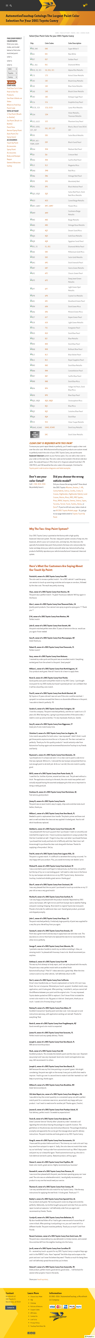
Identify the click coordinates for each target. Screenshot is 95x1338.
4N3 (46, 220)
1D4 (46, 114)
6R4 (46, 306)
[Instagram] (34, 1333)
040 (46, 49)
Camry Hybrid (58, 491)
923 (46, 422)
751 (46, 328)
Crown (78, 491)
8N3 (46, 365)
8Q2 (46, 411)
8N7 (46, 376)
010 (49, 70)
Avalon (75, 487)
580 (46, 252)
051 (49, 246)
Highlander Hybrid (75, 494)
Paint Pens (11, 127)
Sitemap (33, 1303)
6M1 (46, 262)
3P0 (46, 181)
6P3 (46, 280)
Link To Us (33, 1319)
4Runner (69, 487)
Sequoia (66, 500)
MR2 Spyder (78, 497)
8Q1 (46, 406)
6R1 (46, 301)
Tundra (73, 504)
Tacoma (56, 504)
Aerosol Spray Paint (14, 130)
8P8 (46, 395)
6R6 (46, 312)
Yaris (55, 507)
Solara (78, 500)
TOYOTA (73, 33)
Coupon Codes (35, 1310)
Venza (79, 504)
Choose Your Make (36, 1296)
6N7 (46, 268)
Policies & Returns (36, 1306)
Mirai (67, 497)
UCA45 (52, 427)
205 (46, 135)
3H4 (46, 149)
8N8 (46, 381)
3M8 (46, 171)
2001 (77, 33)
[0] (84, 7)
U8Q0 (51, 401)
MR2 (71, 497)
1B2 (46, 97)
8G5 (46, 333)
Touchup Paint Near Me (37, 1326)
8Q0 (46, 401)
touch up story (42, 1279)
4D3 (46, 200)
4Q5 (46, 236)
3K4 (46, 160)
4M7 (46, 206)
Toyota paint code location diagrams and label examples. (50, 468)
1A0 (46, 91)
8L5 (46, 360)
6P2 (46, 273)
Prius (55, 500)
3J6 (46, 155)
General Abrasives (14, 162)
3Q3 (46, 194)
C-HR (81, 487)
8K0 (46, 344)
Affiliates (33, 1313)
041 (46, 54)
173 (46, 75)
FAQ (31, 1300)
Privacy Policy (35, 1323)
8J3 (46, 338)
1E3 (46, 121)
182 (46, 81)
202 (46, 128)
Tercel (62, 504)
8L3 (46, 355)
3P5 (46, 187)
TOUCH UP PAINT (65, 33)
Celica (66, 491)
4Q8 (46, 241)
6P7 (46, 289)
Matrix (61, 497)
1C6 (46, 102)
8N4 (46, 371)
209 (46, 142)
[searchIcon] (11, 6)
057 (46, 59)
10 (46, 70)
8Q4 (46, 417)
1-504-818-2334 (38, 484)
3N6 (46, 176)
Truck (68, 504)
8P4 (46, 388)
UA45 (47, 427)
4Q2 (46, 230)
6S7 (46, 317)
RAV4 (60, 500)
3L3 (46, 165)
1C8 (46, 107)
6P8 (46, 296)
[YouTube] (31, 1333)
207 (50, 128)
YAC (46, 434)
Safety (9, 166)
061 (46, 65)
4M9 (46, 213)
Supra (84, 500)
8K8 (46, 349)
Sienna (72, 500)
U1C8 (50, 107)
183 (46, 86)
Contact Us (10, 1307)
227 (53, 128)
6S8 (46, 322)
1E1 (52, 70)
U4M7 (51, 206)
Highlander (63, 494)
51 (46, 246)
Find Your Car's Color (14, 88)
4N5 (46, 225)
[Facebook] (29, 1333)
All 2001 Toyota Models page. (67, 510)
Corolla (72, 491)
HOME (57, 33)
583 (46, 257)
